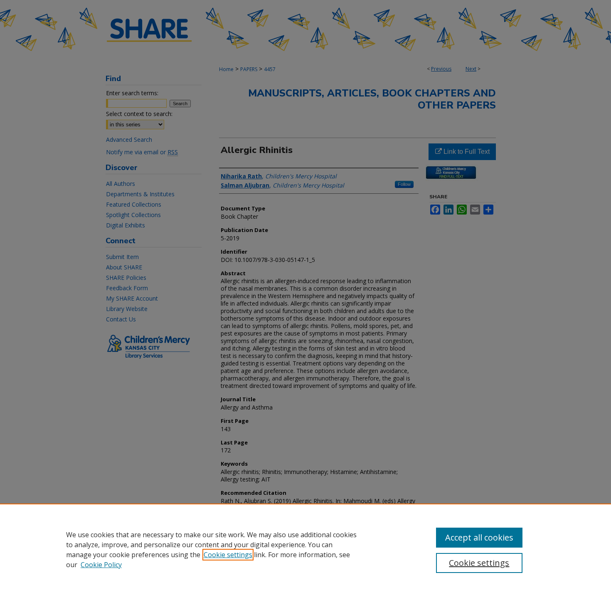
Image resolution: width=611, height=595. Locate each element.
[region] (305, 549)
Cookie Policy (101, 564)
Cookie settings (228, 554)
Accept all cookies (479, 537)
